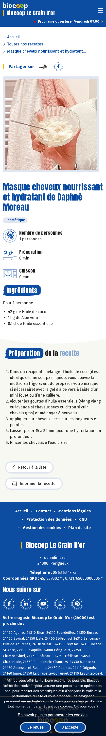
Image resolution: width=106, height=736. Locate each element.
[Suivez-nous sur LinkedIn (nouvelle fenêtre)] (26, 604)
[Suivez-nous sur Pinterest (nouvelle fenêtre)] (77, 604)
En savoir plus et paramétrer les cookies (53, 715)
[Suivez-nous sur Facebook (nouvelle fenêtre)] (9, 604)
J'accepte (70, 727)
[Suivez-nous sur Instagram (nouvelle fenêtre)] (60, 604)
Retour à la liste (32, 467)
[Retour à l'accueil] (15, 6)
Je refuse (36, 727)
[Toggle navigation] (100, 12)
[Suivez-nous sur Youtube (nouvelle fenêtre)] (43, 604)
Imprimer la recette (37, 483)
